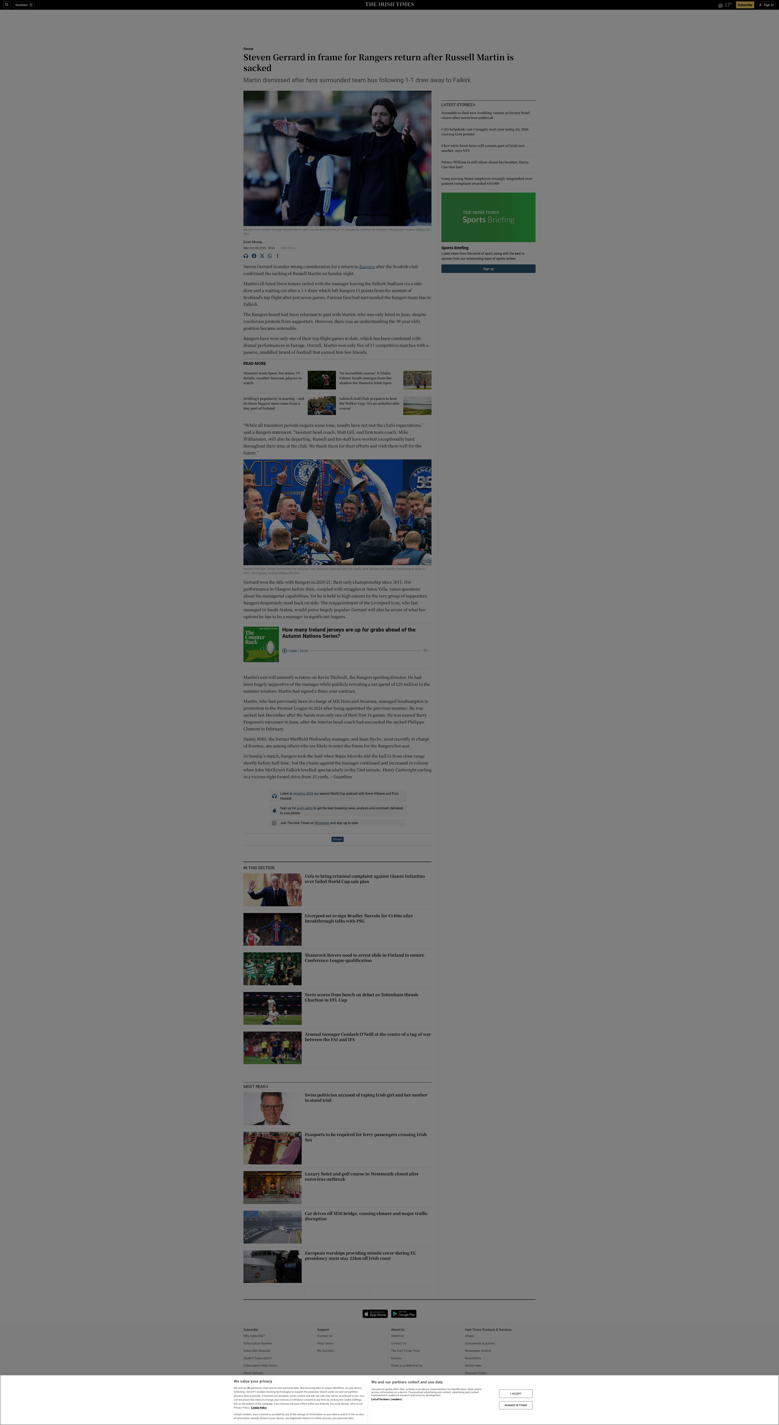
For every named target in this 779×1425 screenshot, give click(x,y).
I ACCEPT (515, 1393)
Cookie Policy (259, 1407)
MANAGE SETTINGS (516, 1405)
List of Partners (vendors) (386, 1399)
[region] (389, 1400)
